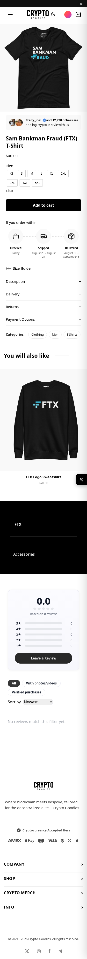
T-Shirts (72, 334)
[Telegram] (60, 951)
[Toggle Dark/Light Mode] (53, 14)
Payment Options (43, 319)
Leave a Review (43, 658)
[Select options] (43, 463)
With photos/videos (41, 683)
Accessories (24, 554)
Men (55, 334)
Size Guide (22, 268)
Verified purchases (26, 692)
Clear (9, 190)
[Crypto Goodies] (38, 14)
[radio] (11, 173)
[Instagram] (39, 951)
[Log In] (68, 14)
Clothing (37, 334)
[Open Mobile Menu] (10, 14)
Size (10, 165)
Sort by (14, 702)
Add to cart (43, 205)
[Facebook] (50, 951)
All (14, 683)
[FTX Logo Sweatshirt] (43, 420)
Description (43, 281)
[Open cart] (78, 14)
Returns (43, 306)
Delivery (43, 294)
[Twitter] (27, 951)
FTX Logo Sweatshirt (43, 477)
